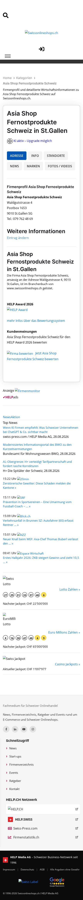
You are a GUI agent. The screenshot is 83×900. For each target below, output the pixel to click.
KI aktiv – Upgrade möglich (33, 141)
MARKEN (33, 166)
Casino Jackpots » (67, 664)
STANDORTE (56, 156)
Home (7, 78)
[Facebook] (6, 729)
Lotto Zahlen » (69, 589)
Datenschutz (28, 869)
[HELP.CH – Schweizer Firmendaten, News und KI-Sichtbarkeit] (43, 809)
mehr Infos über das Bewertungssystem (36, 321)
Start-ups (15, 756)
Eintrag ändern (18, 238)
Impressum (9, 869)
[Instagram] (33, 729)
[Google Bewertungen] (57, 881)
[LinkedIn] (15, 729)
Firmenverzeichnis (21, 764)
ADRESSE (16, 156)
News (13, 748)
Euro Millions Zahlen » (64, 632)
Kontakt (14, 789)
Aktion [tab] (15, 417)
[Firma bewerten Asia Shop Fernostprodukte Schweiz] (20, 353)
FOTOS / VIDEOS (60, 166)
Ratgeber (15, 781)
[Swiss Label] (28, 882)
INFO (35, 156)
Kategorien (24, 78)
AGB (42, 869)
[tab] (7, 417)
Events (13, 773)
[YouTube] (24, 729)
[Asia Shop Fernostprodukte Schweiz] (21, 309)
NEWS (14, 166)
